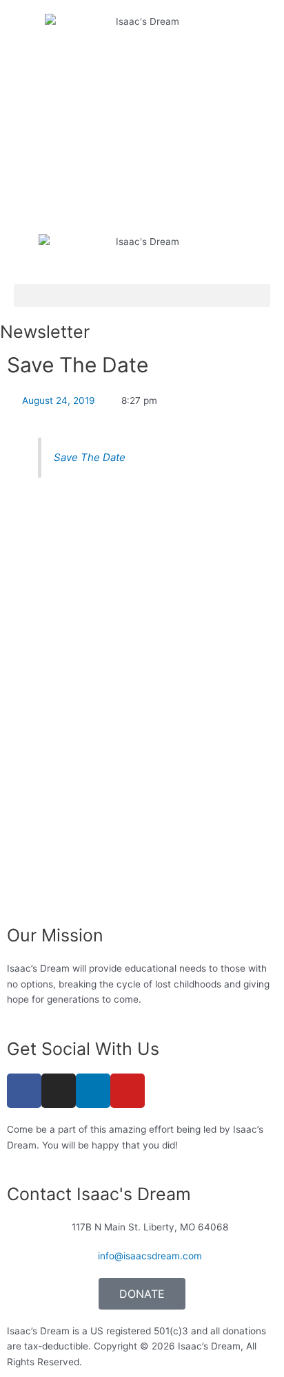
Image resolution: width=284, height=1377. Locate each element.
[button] (142, 295)
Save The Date (89, 457)
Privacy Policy (116, 1361)
